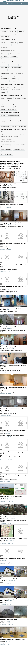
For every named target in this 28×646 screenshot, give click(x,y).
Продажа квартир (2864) (8, 28)
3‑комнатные (21, 31)
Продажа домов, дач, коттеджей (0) (12, 73)
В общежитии (4, 53)
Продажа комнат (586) (8, 50)
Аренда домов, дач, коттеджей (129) (12, 84)
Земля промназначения (20, 98)
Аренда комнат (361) (7, 62)
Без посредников (5, 36)
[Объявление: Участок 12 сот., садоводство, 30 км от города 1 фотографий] (13, 536)
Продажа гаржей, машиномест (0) (11, 112)
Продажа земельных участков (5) (11, 95)
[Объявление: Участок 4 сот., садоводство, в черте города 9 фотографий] (13, 515)
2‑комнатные (13, 31)
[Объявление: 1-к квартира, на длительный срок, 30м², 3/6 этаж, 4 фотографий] (7, 263)
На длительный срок (5, 45)
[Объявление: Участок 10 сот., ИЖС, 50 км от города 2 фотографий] (13, 495)
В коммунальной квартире (16, 53)
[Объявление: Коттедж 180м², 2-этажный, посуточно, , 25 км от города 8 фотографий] (7, 450)
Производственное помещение (8, 141)
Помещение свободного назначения (9, 136)
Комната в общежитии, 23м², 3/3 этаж (11, 308)
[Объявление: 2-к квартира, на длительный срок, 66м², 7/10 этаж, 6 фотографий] (7, 285)
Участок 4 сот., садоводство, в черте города (12, 516)
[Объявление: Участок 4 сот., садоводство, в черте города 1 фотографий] (13, 557)
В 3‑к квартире (14, 56)
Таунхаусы (21, 76)
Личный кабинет (20, 3)
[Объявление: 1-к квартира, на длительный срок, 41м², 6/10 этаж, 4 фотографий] (7, 241)
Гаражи (3, 115)
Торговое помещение (19, 134)
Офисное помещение (6, 134)
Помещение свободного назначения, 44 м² (12, 639)
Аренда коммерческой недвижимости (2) (13, 145)
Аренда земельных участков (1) (11, 104)
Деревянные (14, 78)
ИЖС (2, 98)
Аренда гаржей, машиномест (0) (11, 121)
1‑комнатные (4, 31)
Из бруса (13, 81)
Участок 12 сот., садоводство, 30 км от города (13, 538)
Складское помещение (6, 139)
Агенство (3, 100)
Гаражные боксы (5, 126)
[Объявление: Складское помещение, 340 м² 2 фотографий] (13, 617)
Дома (2, 76)
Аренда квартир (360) (8, 39)
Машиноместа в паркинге (13, 115)
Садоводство (9, 98)
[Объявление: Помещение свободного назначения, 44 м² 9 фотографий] (13, 638)
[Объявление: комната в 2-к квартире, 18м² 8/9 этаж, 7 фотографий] (13, 345)
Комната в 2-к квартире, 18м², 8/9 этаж (11, 346)
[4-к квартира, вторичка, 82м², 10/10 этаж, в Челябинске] (7, 221)
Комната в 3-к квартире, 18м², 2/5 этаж (11, 326)
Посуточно (15, 45)
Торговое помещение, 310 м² (8, 578)
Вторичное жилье (5, 34)
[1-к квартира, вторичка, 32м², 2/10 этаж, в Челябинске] (7, 202)
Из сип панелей (4, 81)
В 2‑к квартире (4, 56)
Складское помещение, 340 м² (9, 619)
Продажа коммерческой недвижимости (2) (13, 130)
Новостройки (15, 34)
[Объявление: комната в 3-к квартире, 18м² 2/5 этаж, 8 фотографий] (13, 325)
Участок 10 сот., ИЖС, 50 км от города (11, 496)
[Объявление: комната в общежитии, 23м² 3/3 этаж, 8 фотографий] (13, 306)
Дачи (8, 76)
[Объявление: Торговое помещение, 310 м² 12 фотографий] (13, 577)
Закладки (11, 3)
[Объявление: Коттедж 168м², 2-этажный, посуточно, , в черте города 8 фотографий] (7, 473)
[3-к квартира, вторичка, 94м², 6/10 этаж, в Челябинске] (7, 182)
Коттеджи (14, 76)
